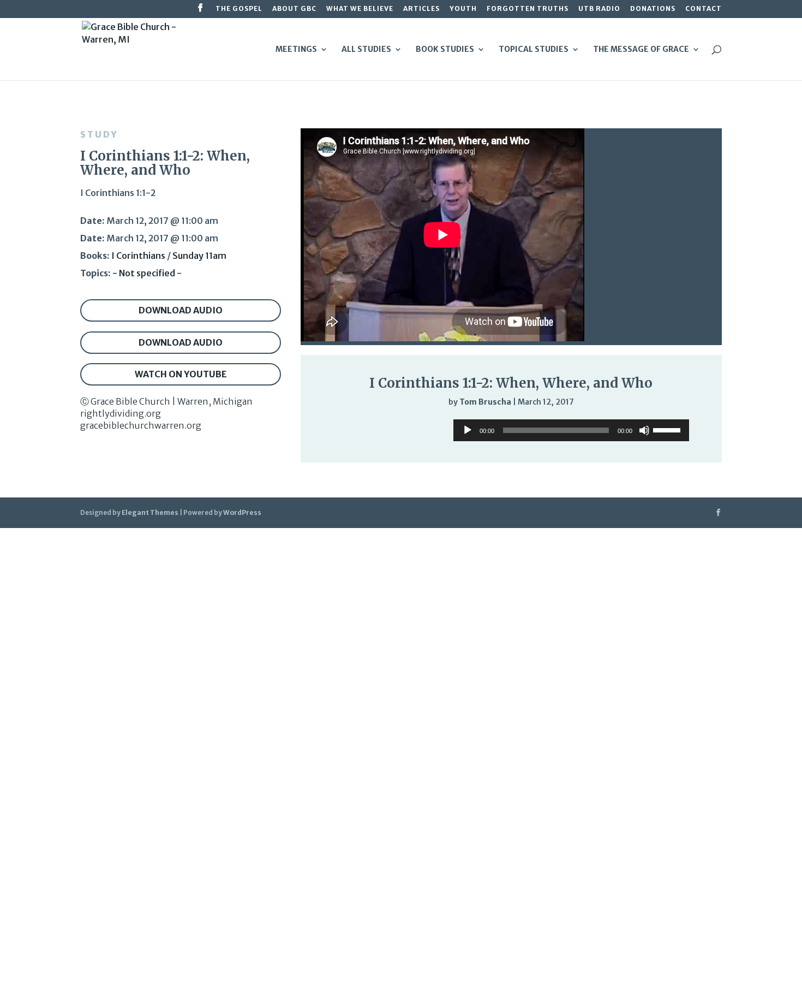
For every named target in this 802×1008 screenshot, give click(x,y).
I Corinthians (138, 255)
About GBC (294, 9)
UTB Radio (599, 9)
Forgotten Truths (527, 9)
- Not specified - (147, 273)
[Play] (467, 430)
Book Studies (445, 49)
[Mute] (644, 430)
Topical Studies (533, 49)
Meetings (296, 49)
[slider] (668, 429)
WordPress (242, 512)
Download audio (181, 310)
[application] (571, 430)
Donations (652, 9)
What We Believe (359, 9)
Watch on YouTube (181, 374)
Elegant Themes (150, 512)
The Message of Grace (641, 49)
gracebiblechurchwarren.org (140, 425)
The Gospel (239, 9)
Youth (463, 9)
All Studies (366, 49)
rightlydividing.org (120, 413)
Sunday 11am (199, 255)
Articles (421, 9)
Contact (703, 9)
